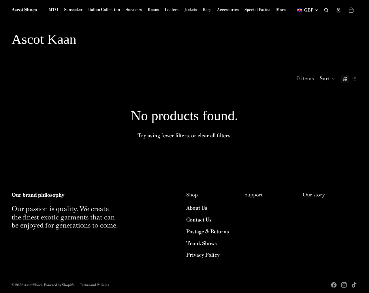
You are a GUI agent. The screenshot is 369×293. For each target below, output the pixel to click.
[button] (327, 78)
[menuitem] (281, 10)
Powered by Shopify (59, 285)
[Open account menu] (338, 10)
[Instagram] (343, 284)
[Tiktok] (354, 284)
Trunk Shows (201, 243)
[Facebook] (333, 284)
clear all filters (213, 135)
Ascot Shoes (33, 285)
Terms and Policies (94, 285)
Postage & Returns (207, 231)
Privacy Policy (203, 255)
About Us (196, 208)
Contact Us (199, 220)
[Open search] (326, 10)
